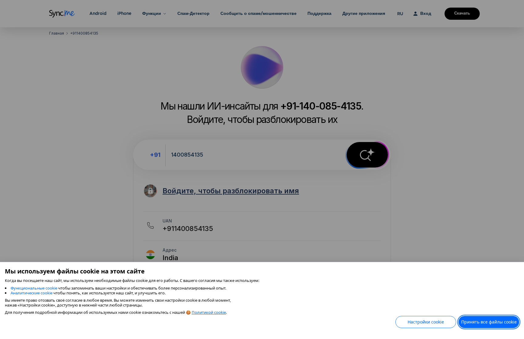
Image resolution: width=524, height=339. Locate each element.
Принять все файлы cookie (489, 322)
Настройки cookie (426, 322)
